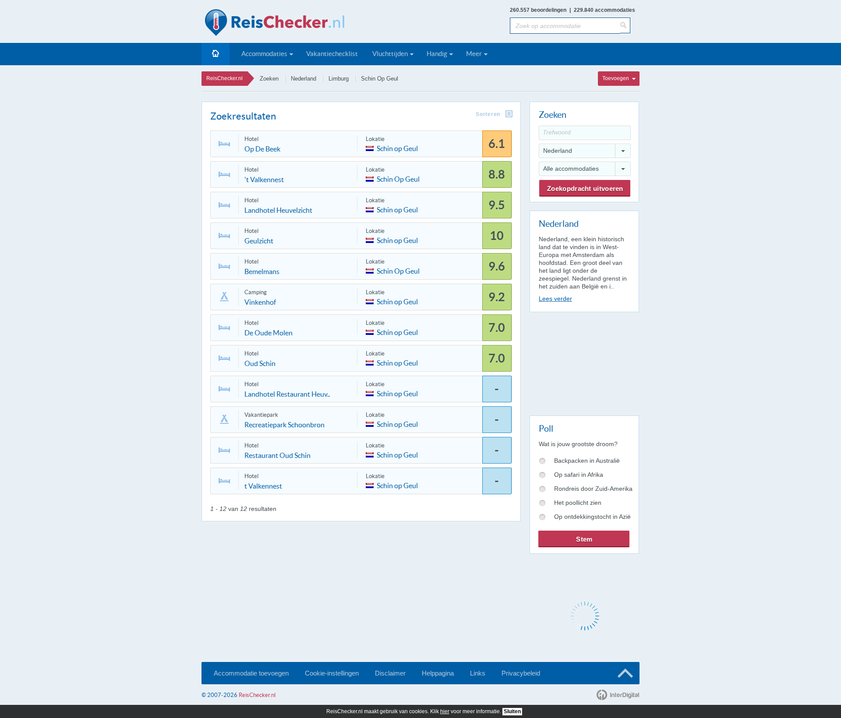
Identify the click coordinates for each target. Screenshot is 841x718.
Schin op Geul (397, 147)
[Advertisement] (584, 362)
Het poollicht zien (577, 502)
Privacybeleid (521, 673)
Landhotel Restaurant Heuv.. (287, 394)
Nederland (303, 78)
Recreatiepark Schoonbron (284, 425)
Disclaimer (390, 673)
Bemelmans (261, 271)
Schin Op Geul (379, 78)
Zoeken (269, 78)
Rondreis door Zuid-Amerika (593, 488)
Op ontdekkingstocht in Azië (592, 516)
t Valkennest (263, 486)
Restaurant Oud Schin (277, 455)
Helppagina (438, 673)
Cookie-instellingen (332, 673)
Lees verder (555, 298)
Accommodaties (264, 53)
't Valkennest (264, 179)
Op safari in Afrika (578, 474)
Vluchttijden (390, 53)
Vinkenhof (260, 302)
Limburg (339, 78)
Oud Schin (260, 363)
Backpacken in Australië (587, 460)
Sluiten (512, 711)
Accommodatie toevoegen (251, 673)
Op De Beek (262, 149)
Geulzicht (258, 241)
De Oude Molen (268, 333)
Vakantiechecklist (332, 53)
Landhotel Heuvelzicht (278, 210)
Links (477, 673)
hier (444, 711)
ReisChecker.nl (224, 78)
